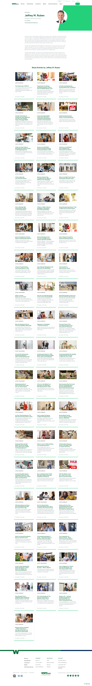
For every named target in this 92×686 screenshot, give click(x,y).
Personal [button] (22, 3)
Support (77, 1)
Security (73, 1)
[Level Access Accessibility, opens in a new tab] (20, 676)
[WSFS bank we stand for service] (46, 673)
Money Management (20, 233)
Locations (68, 1)
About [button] (61, 3)
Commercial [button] (38, 3)
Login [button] (77, 3)
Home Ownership (19, 83)
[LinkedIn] (68, 675)
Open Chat (87, 684)
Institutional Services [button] (52, 3)
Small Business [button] (30, 3)
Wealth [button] (44, 3)
